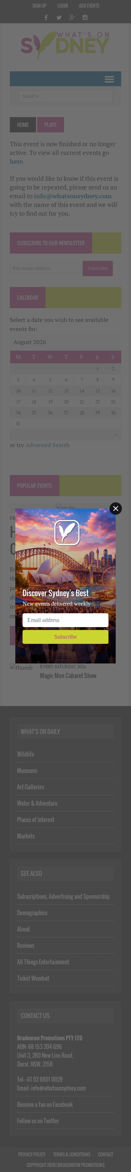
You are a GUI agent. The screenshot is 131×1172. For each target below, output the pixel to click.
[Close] (116, 508)
